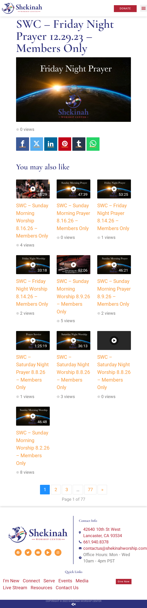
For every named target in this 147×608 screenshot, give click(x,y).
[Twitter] (36, 144)
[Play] (48, 552)
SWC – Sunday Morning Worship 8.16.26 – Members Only (32, 221)
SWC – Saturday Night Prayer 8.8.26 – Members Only (32, 372)
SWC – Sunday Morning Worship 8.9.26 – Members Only (73, 296)
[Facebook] (22, 144)
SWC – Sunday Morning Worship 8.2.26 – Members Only (33, 448)
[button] (143, 8)
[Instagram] (58, 552)
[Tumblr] (78, 144)
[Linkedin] (50, 144)
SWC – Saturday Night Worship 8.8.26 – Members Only (73, 372)
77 (90, 489)
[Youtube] (38, 552)
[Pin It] (64, 144)
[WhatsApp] (93, 144)
